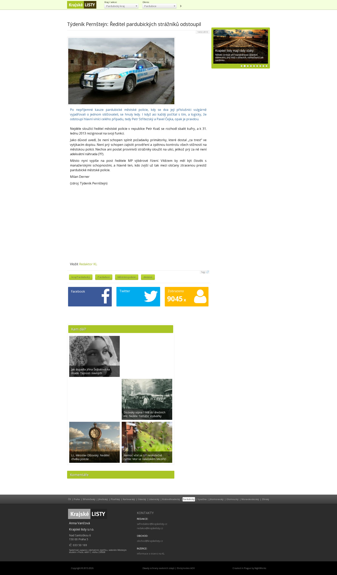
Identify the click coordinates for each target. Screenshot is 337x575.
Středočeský (89, 499)
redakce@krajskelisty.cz (150, 528)
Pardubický (189, 499)
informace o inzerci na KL (151, 553)
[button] (121, 6)
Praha (77, 499)
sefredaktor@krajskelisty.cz (152, 524)
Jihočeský (103, 499)
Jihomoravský (216, 499)
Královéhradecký (171, 499)
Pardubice (104, 277)
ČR (69, 499)
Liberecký (154, 499)
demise (148, 277)
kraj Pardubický (81, 277)
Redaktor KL (88, 264)
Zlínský (265, 499)
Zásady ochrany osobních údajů (158, 568)
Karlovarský (129, 499)
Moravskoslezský (250, 499)
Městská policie (127, 277)
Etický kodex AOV (186, 568)
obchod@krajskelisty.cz (150, 541)
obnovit (180, 6)
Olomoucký (232, 499)
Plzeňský (115, 499)
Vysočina (202, 499)
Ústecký (142, 499)
